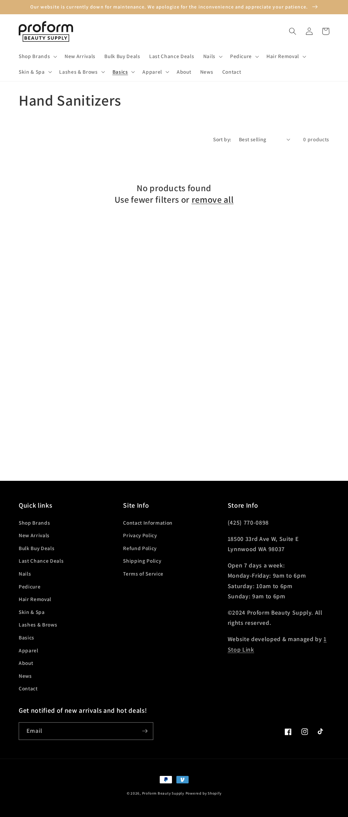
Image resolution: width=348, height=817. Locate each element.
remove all (213, 199)
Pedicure (29, 586)
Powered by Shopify (204, 793)
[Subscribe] (145, 731)
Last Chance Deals (41, 560)
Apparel (28, 650)
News (25, 675)
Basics (26, 637)
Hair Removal (35, 599)
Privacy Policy (140, 535)
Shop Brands (34, 522)
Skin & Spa (32, 612)
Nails (25, 573)
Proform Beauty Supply (163, 793)
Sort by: (222, 139)
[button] (37, 56)
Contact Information (148, 522)
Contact (28, 688)
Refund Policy (140, 548)
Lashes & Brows (38, 624)
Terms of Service (143, 573)
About (26, 662)
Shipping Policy (142, 560)
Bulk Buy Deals (36, 548)
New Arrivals (34, 535)
